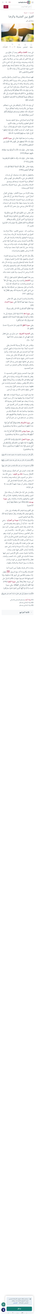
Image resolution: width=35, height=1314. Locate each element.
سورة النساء (9, 302)
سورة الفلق (26, 325)
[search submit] (6, 6)
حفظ (31, 47)
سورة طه (27, 313)
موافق (19, 1309)
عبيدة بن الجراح (13, 520)
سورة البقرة (11, 581)
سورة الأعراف (25, 422)
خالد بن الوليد (18, 474)
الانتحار (27, 280)
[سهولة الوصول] (6, 2)
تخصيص (15, 1303)
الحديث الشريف (24, 333)
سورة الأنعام (7, 138)
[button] (14, 47)
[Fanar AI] (3, 1310)
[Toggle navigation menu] (32, 2)
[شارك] (3, 1304)
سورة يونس (26, 431)
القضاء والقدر (22, 52)
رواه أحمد (28, 600)
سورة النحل (26, 439)
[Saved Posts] (2, 2)
